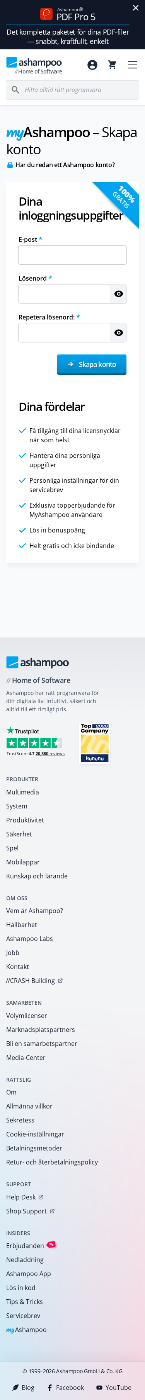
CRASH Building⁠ (30, 980)
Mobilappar (23, 862)
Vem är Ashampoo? (34, 910)
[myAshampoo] (92, 65)
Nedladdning (25, 1259)
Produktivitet (25, 820)
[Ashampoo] (38, 662)
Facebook (70, 1387)
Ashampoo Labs (29, 938)
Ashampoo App (28, 1273)
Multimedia (22, 792)
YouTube (118, 1387)
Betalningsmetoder (34, 1148)
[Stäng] (135, 8)
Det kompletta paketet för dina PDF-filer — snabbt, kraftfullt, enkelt (68, 36)
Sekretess (20, 1120)
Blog (28, 1387)
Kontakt (17, 966)
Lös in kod (21, 1287)
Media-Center (26, 1057)
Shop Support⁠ (26, 1211)
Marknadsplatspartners (40, 1029)
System (16, 806)
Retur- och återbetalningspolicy (52, 1162)
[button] (118, 294)
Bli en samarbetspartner (41, 1043)
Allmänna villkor (29, 1106)
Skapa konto (96, 364)
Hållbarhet (21, 924)
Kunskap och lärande (37, 876)
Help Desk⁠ (21, 1197)
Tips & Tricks (24, 1301)
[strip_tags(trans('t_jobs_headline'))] (94, 743)
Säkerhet (19, 834)
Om (11, 1092)
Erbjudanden (30, 1245)
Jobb (12, 952)
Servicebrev (23, 1315)
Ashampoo (26, 1330)
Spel (12, 848)
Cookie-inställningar (35, 1134)
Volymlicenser (26, 1015)
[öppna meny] (132, 65)
